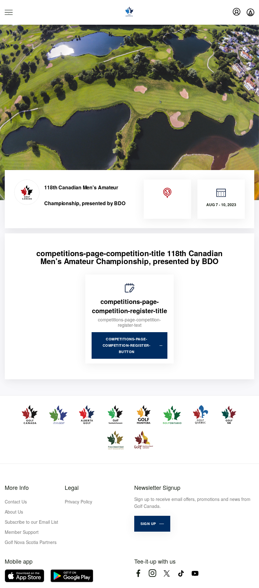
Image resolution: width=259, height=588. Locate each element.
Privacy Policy (78, 501)
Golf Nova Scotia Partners (31, 542)
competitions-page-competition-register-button (127, 345)
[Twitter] (167, 573)
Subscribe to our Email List (31, 522)
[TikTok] (181, 573)
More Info (17, 487)
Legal (72, 487)
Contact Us (16, 501)
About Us (14, 512)
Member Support (22, 532)
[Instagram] (152, 573)
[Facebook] (138, 573)
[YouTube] (195, 573)
